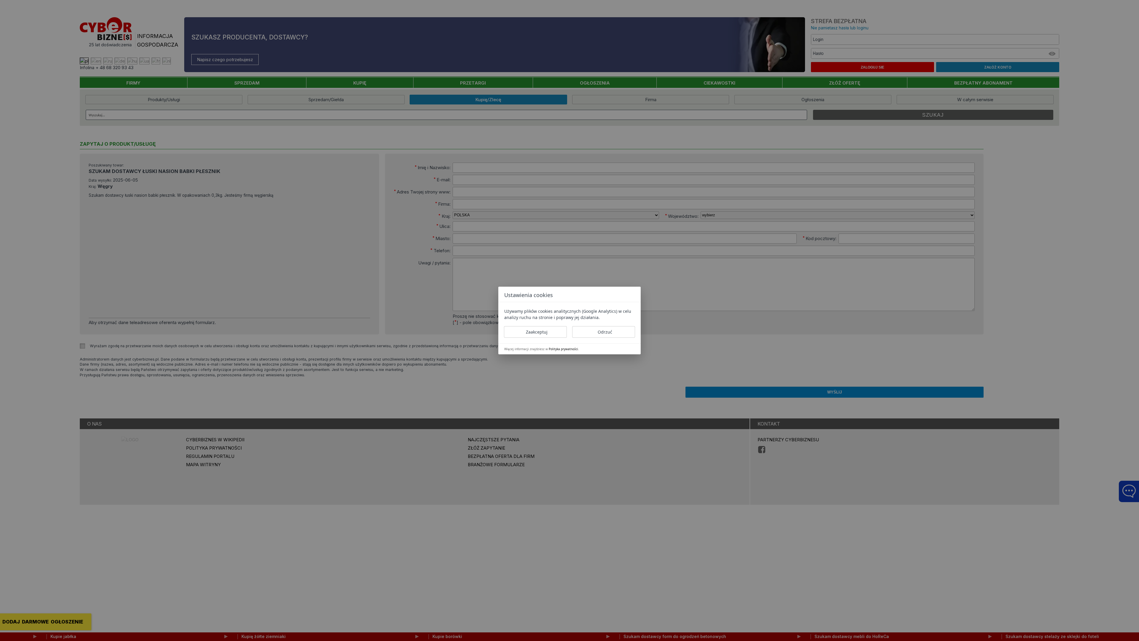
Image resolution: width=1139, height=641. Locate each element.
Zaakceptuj (537, 332)
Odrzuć (605, 332)
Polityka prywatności (563, 349)
